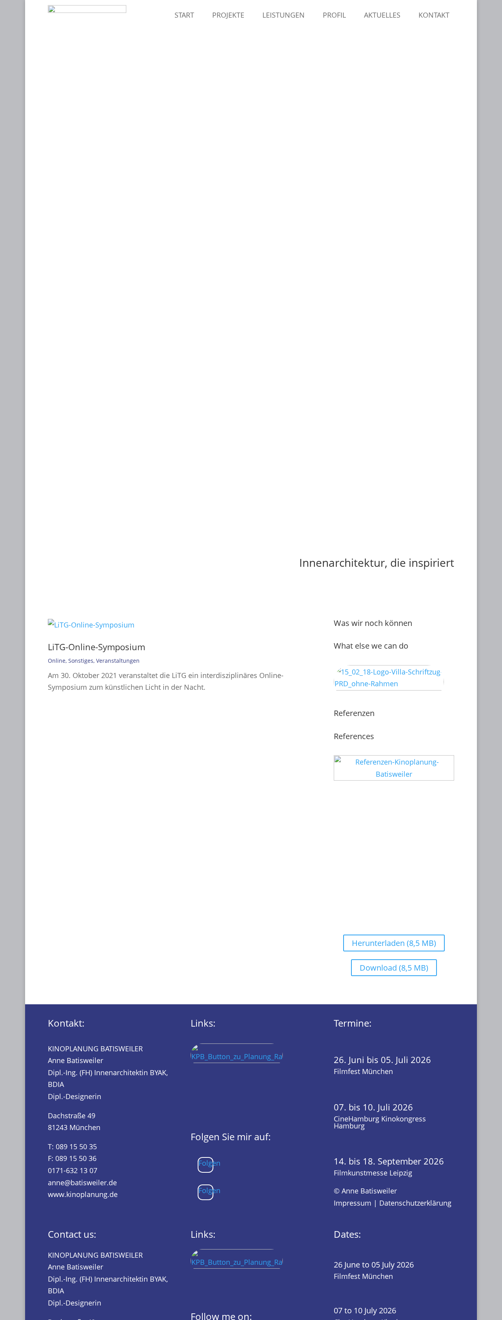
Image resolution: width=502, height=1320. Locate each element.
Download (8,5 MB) (394, 967)
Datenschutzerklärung (415, 1203)
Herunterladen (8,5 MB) (394, 943)
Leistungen (283, 15)
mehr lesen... (73, 701)
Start (184, 15)
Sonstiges (80, 660)
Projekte (228, 15)
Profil (334, 15)
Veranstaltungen (118, 660)
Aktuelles (382, 15)
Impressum (352, 1203)
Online (56, 660)
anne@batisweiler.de (82, 1182)
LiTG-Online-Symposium (96, 647)
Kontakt (433, 15)
